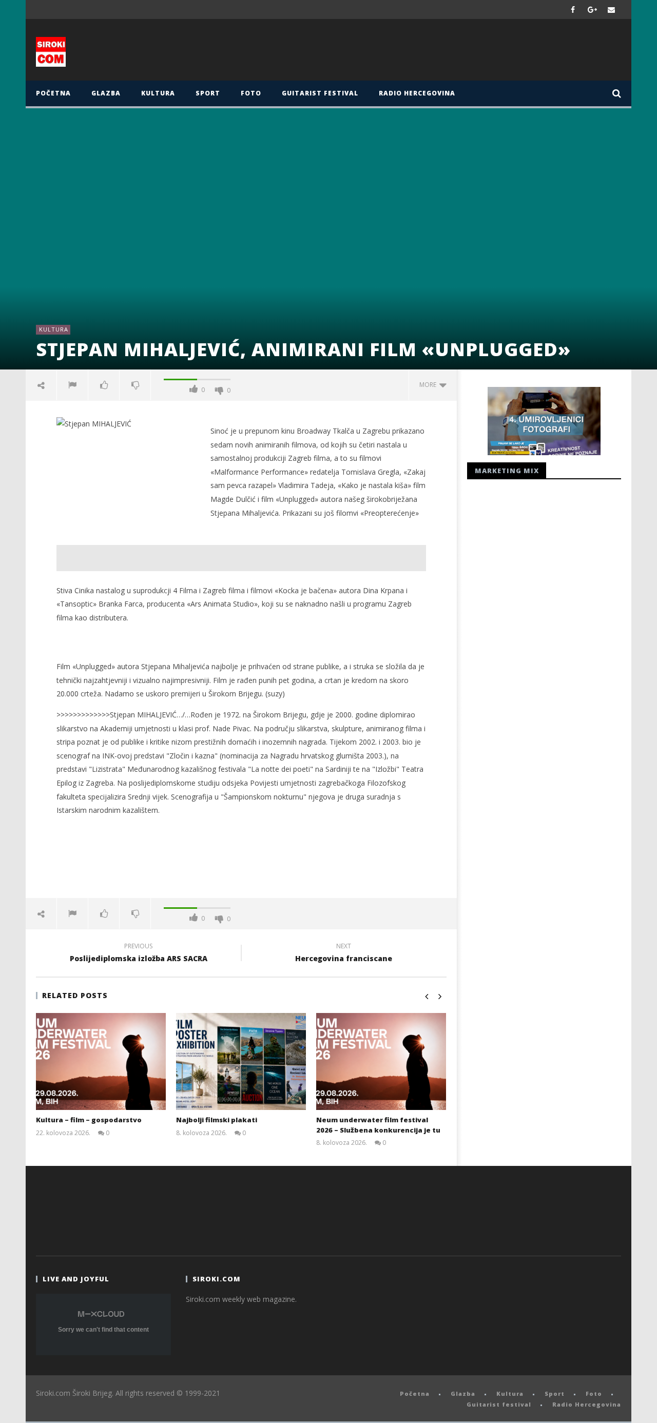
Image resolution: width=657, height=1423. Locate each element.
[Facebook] (573, 9)
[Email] (611, 9)
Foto (251, 93)
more (429, 384)
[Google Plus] (592, 9)
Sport (208, 93)
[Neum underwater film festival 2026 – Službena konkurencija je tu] (381, 1061)
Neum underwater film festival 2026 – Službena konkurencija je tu (378, 1125)
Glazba (106, 93)
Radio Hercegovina (417, 93)
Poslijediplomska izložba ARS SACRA (138, 954)
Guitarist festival (320, 93)
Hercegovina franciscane (343, 954)
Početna (53, 93)
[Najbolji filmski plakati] (241, 1061)
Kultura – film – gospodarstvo (89, 1119)
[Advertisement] (429, 52)
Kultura (158, 93)
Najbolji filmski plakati (216, 1119)
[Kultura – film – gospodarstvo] (101, 1061)
